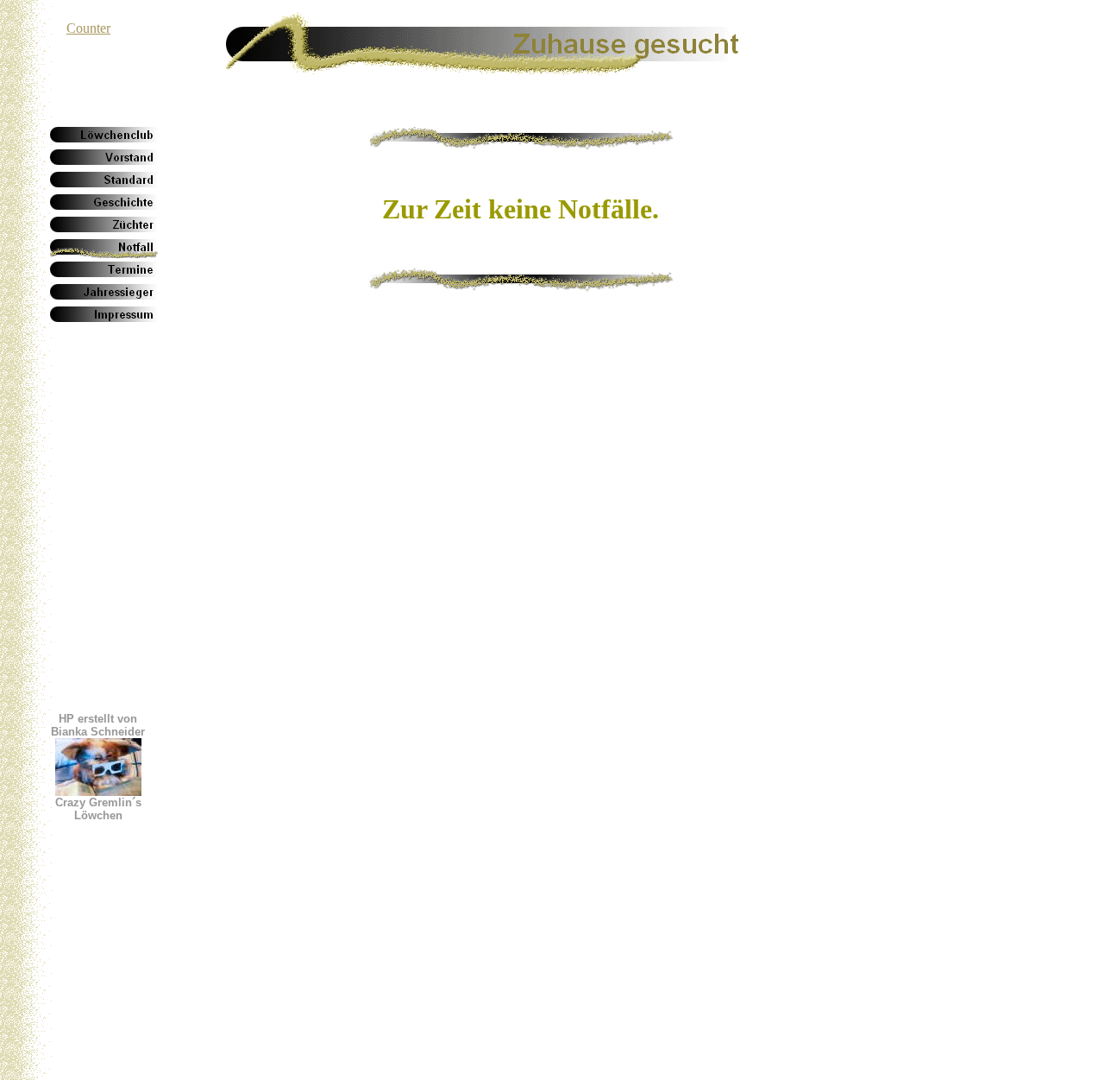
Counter (88, 28)
